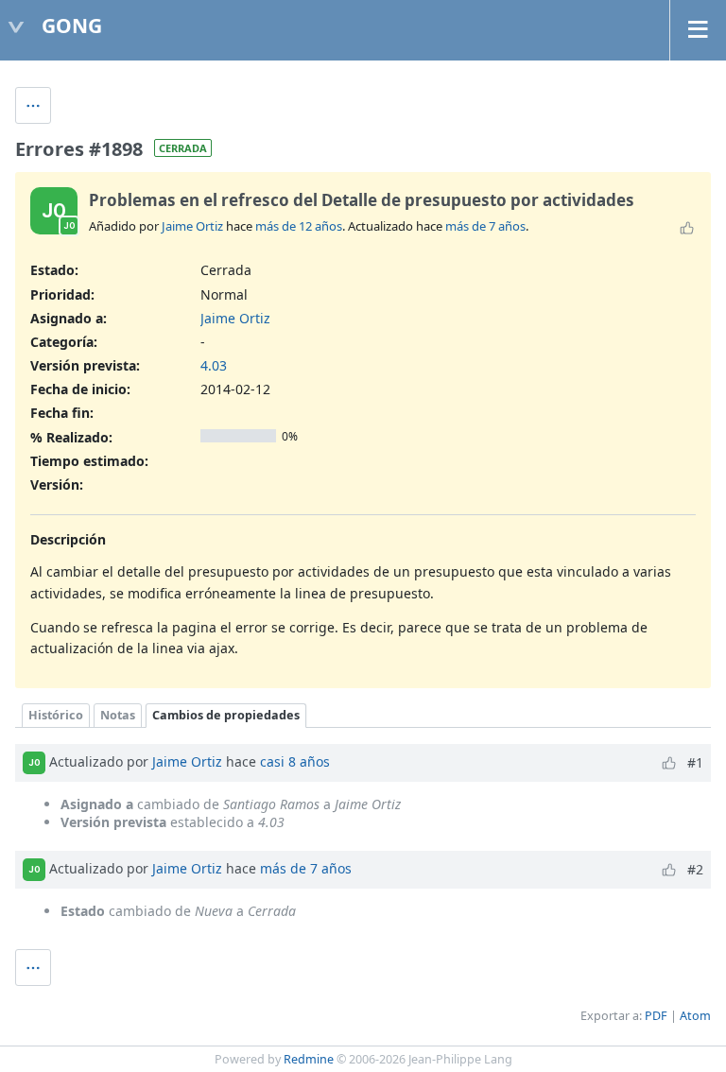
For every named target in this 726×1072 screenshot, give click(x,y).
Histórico (55, 715)
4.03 (213, 365)
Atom (695, 1016)
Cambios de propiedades (226, 715)
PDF (656, 1016)
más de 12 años (298, 225)
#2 (695, 869)
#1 (695, 762)
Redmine (309, 1059)
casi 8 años (295, 761)
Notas (117, 715)
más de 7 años (485, 225)
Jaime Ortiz (192, 225)
